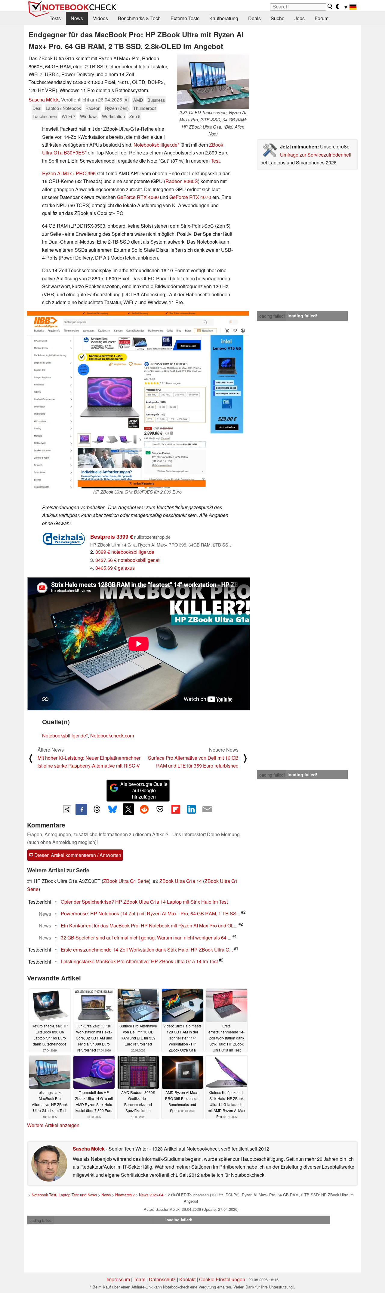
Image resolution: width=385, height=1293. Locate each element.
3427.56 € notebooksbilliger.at (127, 559)
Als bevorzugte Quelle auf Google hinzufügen (144, 790)
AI (127, 100)
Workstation (113, 116)
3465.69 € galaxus (115, 567)
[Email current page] (207, 809)
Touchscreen (44, 116)
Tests (55, 18)
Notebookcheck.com (112, 735)
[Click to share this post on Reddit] (144, 809)
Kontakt (187, 1279)
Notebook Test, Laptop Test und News (64, 1195)
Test (215, 160)
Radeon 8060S (181, 181)
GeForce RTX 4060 (138, 197)
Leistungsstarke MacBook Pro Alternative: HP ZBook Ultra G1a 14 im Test (139, 961)
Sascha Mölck (44, 99)
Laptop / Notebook (63, 108)
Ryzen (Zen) (117, 108)
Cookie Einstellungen (222, 1279)
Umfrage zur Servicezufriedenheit (315, 154)
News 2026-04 (151, 1195)
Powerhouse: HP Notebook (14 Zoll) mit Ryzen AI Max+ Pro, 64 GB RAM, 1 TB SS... (150, 913)
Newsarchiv (124, 1195)
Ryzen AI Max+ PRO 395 (69, 173)
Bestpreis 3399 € (111, 536)
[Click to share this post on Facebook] (81, 809)
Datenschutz (162, 1279)
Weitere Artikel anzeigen (53, 1125)
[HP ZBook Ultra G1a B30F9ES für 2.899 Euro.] (138, 399)
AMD (138, 100)
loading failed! (271, 316)
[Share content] (67, 809)
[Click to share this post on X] (128, 809)
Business (156, 100)
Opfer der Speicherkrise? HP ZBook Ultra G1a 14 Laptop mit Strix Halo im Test (144, 901)
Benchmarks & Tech (139, 18)
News (77, 18)
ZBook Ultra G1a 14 (180, 880)
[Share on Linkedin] (191, 809)
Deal (36, 108)
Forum (321, 18)
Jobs (299, 18)
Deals (254, 18)
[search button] (330, 7)
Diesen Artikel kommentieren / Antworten (77, 855)
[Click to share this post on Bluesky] (112, 809)
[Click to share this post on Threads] (97, 809)
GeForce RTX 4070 (190, 197)
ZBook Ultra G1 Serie (126, 880)
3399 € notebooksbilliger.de (124, 551)
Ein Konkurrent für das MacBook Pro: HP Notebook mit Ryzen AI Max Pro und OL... (149, 925)
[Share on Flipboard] (175, 809)
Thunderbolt (144, 108)
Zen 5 (134, 116)
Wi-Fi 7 (68, 116)
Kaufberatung (223, 18)
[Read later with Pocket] (160, 809)
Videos (100, 18)
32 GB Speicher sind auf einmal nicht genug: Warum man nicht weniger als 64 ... (146, 937)
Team (139, 1279)
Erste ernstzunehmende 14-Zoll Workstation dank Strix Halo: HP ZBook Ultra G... (147, 949)
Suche (278, 18)
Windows (88, 116)
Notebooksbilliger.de (155, 144)
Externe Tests (185, 18)
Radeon (92, 108)
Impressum (118, 1279)
